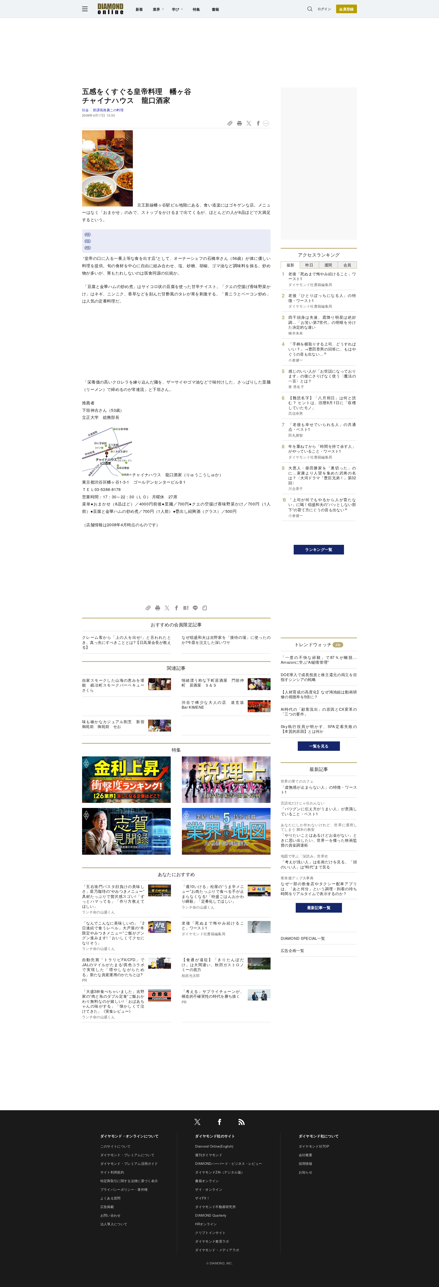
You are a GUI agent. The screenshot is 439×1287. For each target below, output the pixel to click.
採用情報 (305, 1163)
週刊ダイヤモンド (208, 1154)
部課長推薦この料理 (108, 109)
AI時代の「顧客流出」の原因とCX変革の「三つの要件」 (319, 711)
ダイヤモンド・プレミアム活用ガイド (129, 1163)
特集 (196, 9)
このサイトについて (115, 1146)
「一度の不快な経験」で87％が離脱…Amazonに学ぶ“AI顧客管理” (319, 660)
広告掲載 (107, 1206)
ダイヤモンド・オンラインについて (129, 1135)
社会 (85, 109)
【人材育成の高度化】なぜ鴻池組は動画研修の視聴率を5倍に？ (319, 694)
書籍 (215, 9)
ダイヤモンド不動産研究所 (215, 1206)
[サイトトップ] (110, 8)
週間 (328, 264)
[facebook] (219, 1123)
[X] (197, 1123)
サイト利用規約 (112, 1172)
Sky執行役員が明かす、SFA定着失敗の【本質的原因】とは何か (319, 729)
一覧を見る (319, 746)
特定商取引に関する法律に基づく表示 (129, 1180)
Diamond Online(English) (214, 1146)
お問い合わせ (110, 1215)
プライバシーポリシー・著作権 (124, 1189)
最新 (290, 264)
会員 (347, 264)
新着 (139, 9)
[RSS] (241, 1123)
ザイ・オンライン (208, 1189)
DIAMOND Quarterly (210, 1215)
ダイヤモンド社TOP (314, 1146)
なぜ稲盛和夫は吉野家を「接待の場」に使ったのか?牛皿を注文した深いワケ (226, 639)
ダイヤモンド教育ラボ (212, 1241)
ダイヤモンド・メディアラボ (217, 1249)
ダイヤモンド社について (319, 1135)
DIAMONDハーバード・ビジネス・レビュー (228, 1163)
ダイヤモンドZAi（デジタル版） (219, 1172)
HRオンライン (206, 1223)
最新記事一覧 (319, 907)
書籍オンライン (207, 1180)
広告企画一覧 (292, 950)
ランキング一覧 (318, 549)
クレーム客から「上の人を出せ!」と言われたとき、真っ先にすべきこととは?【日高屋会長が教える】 (126, 642)
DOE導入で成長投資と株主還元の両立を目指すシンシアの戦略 (319, 677)
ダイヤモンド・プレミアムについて (127, 1154)
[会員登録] (346, 9)
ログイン (324, 8)
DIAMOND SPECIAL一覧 (303, 938)
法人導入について (114, 1223)
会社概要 (305, 1154)
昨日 (309, 264)
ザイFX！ (202, 1198)
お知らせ (305, 1172)
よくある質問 (110, 1198)
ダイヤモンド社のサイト (215, 1135)
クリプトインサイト (210, 1232)
